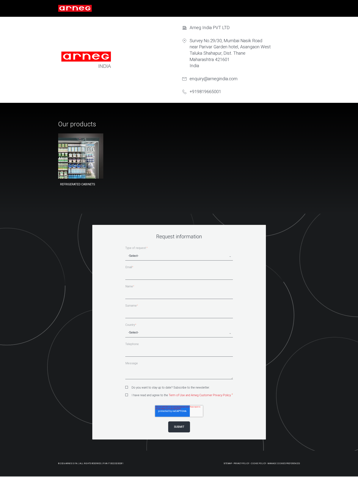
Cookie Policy (258, 463)
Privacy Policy (241, 463)
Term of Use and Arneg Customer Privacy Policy (200, 395)
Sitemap (228, 463)
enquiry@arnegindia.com (214, 78)
